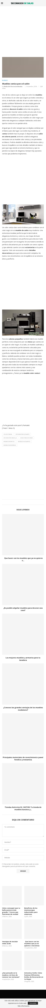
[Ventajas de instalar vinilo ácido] (12, 929)
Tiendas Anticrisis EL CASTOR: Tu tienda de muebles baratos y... (23, 808)
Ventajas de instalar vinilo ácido (10, 943)
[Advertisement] (23, 30)
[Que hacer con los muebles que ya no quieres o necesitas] (23, 534)
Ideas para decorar (26, 438)
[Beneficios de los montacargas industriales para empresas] (34, 895)
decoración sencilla (10, 438)
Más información (23, 1006)
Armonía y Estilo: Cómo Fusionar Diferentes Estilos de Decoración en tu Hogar (33, 976)
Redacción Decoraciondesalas (13, 86)
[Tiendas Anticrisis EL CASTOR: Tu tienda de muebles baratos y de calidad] (23, 783)
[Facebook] (18, 994)
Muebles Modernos (10, 445)
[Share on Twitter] (22, 502)
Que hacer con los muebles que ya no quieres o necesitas (31, 944)
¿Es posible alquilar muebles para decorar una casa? (23, 609)
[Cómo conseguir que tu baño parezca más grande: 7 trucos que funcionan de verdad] (12, 895)
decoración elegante (22, 434)
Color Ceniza (8, 434)
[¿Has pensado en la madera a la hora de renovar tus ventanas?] (12, 960)
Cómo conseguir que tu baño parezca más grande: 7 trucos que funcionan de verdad (11, 911)
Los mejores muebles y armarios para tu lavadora (23, 659)
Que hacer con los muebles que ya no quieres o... (23, 559)
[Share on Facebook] (20, 502)
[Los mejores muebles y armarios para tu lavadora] (23, 634)
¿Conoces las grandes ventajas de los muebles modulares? (23, 708)
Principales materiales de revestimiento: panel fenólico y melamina (23, 758)
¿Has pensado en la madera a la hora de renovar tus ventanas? (11, 975)
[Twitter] (21, 994)
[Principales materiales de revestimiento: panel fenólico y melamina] (23, 733)
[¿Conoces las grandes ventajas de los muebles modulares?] (23, 684)
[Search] (44, 3)
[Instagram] (24, 994)
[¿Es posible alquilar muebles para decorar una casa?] (23, 584)
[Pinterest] (27, 994)
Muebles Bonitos (9, 441)
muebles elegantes (24, 441)
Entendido (32, 1003)
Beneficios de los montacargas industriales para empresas (30, 911)
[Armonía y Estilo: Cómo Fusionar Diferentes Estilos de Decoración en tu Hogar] (34, 960)
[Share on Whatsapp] (24, 502)
